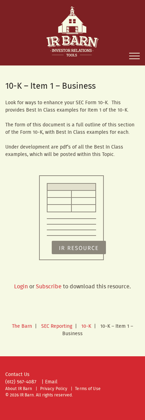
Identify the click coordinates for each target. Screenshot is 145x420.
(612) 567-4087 (20, 382)
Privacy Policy (54, 388)
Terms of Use (87, 388)
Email (51, 382)
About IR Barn (18, 388)
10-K (86, 326)
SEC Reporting (56, 326)
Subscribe (49, 286)
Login (21, 286)
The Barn (22, 326)
